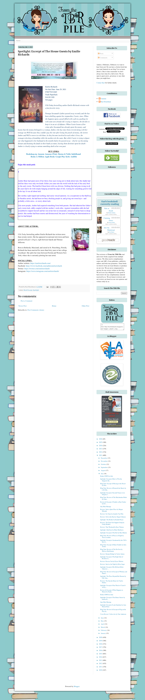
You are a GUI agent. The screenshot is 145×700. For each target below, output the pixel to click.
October (103, 464)
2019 (101, 641)
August (103, 470)
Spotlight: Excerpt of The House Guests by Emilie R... (112, 598)
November (104, 461)
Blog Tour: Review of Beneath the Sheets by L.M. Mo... (113, 489)
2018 (101, 644)
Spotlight (36, 290)
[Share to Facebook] (58, 287)
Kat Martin (111, 232)
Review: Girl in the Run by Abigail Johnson (113, 517)
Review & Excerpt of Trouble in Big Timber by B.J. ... (113, 503)
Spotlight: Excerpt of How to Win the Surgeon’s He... (111, 480)
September (104, 467)
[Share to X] (55, 287)
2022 (101, 452)
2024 (101, 445)
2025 (101, 442)
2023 (101, 449)
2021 (101, 455)
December (104, 458)
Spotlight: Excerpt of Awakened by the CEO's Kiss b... (113, 541)
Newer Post (22, 306)
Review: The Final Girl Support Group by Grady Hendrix (112, 523)
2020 (101, 637)
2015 (101, 654)
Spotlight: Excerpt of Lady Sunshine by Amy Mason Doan (113, 606)
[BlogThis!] (53, 287)
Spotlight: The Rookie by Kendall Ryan (111, 520)
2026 (101, 439)
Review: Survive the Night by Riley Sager (112, 564)
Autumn (103, 99)
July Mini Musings (105, 506)
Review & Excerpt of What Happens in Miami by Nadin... (111, 591)
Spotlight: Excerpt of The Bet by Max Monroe (113, 533)
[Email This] (51, 287)
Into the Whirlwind (109, 228)
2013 (101, 660)
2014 (101, 657)
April (103, 624)
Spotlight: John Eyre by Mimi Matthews (111, 530)
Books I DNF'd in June (106, 595)
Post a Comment (26, 301)
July (102, 474)
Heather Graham (111, 213)
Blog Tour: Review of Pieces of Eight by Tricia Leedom (112, 536)
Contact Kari (101, 83)
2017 (101, 647)
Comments (103, 57)
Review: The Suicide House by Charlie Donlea (111, 582)
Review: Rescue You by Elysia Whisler (111, 561)
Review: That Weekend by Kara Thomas (112, 527)
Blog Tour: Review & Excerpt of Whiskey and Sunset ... (113, 572)
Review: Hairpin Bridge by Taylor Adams (112, 554)
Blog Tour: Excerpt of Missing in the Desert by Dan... (113, 484)
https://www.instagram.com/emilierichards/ (42, 271)
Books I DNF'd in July (106, 476)
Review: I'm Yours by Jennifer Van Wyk (111, 514)
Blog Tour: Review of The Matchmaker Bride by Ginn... (113, 498)
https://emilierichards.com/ (40, 263)
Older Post (85, 306)
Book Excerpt (28, 290)
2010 (101, 670)
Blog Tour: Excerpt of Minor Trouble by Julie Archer (113, 545)
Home (18, 40)
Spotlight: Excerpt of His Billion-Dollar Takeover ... (111, 568)
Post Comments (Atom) (36, 310)
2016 (101, 650)
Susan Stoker (112, 222)
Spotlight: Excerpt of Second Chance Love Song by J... (112, 493)
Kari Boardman (106, 102)
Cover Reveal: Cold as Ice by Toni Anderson (113, 614)
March (103, 627)
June (102, 618)
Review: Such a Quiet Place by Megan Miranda (111, 510)
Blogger (76, 686)
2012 (101, 663)
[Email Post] (47, 287)
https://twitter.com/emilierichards (37, 268)
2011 (101, 667)
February (104, 630)
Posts (101, 53)
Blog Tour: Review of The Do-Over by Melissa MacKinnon (111, 550)
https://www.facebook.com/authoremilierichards (44, 266)
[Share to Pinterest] (60, 287)
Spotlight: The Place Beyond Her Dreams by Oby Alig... (113, 577)
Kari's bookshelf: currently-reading (109, 202)
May (102, 621)
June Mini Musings (105, 602)
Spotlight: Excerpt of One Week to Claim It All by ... (113, 586)
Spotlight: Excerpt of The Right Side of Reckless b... (111, 557)
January (103, 633)
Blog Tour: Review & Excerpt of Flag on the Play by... (113, 610)
